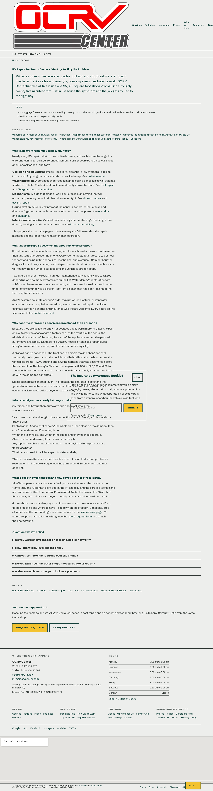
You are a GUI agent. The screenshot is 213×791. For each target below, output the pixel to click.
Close (137, 377)
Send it (133, 407)
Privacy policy (95, 415)
